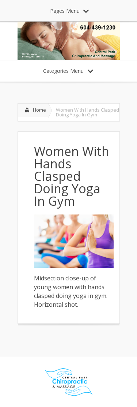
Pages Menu (65, 10)
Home (39, 110)
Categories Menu (63, 70)
